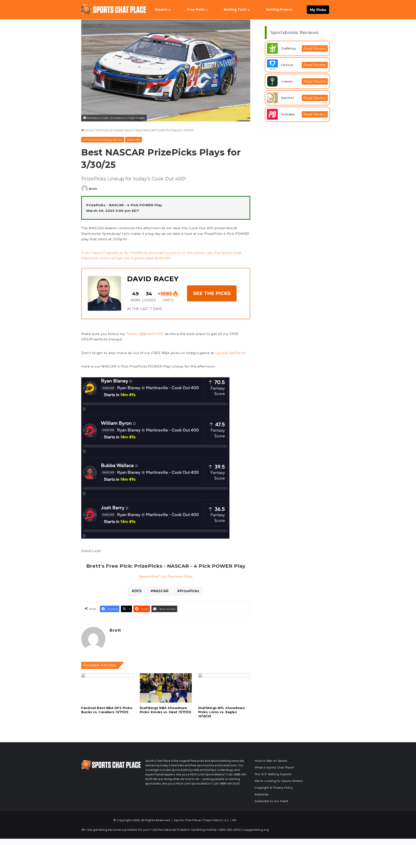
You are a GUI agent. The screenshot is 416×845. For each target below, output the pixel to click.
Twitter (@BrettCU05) (145, 334)
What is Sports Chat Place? (274, 767)
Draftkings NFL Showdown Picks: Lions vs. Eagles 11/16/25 (221, 712)
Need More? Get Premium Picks (165, 576)
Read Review (315, 48)
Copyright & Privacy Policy (274, 787)
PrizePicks (189, 591)
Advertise (261, 794)
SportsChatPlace (229, 353)
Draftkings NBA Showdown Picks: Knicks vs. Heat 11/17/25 (165, 710)
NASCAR (133, 139)
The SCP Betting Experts (273, 774)
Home (88, 130)
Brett (93, 188)
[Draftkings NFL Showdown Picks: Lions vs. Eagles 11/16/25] (224, 688)
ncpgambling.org (256, 829)
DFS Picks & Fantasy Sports (115, 130)
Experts (161, 9)
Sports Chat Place (187, 820)
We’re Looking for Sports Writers (279, 781)
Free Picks (195, 9)
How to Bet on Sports (271, 760)
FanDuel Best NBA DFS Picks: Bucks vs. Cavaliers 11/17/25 (107, 710)
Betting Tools (235, 9)
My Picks (318, 10)
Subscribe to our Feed (271, 801)
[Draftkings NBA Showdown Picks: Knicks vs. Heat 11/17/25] (166, 688)
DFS (138, 591)
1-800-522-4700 (229, 829)
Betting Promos (279, 9)
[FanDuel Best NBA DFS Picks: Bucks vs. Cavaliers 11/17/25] (107, 688)
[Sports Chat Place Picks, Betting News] (113, 9)
